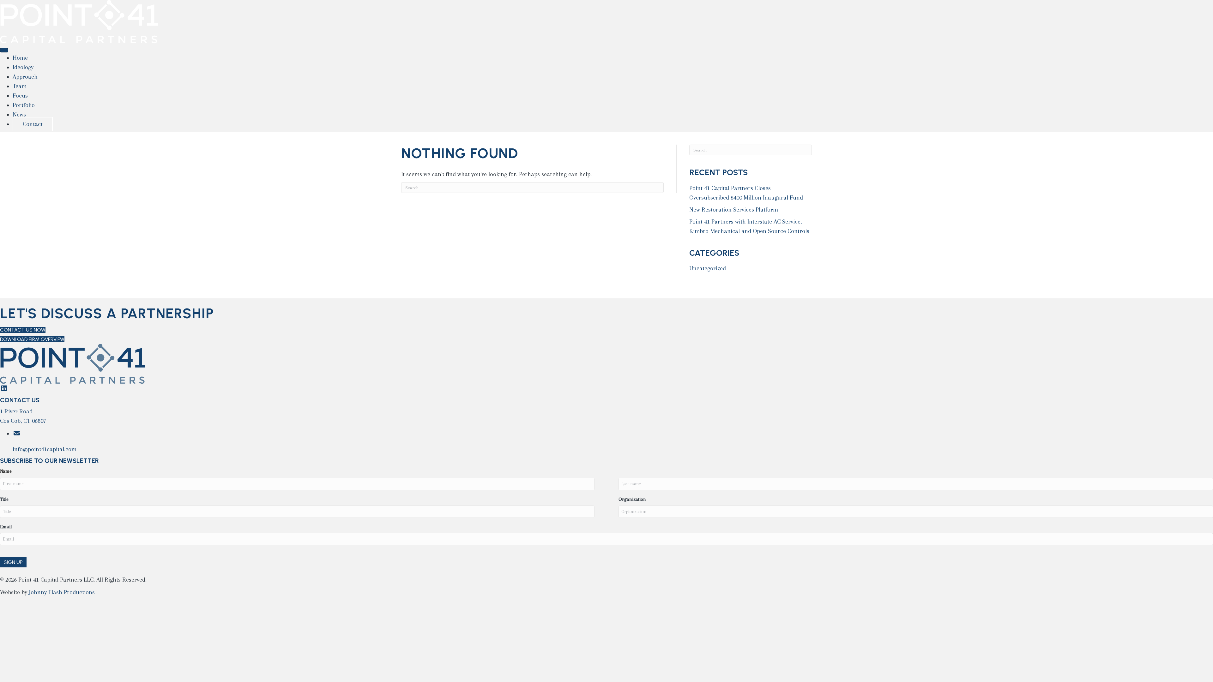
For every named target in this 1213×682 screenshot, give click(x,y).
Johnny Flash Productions (62, 592)
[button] (4, 388)
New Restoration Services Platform (733, 209)
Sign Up (13, 562)
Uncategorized (707, 268)
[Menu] (4, 50)
